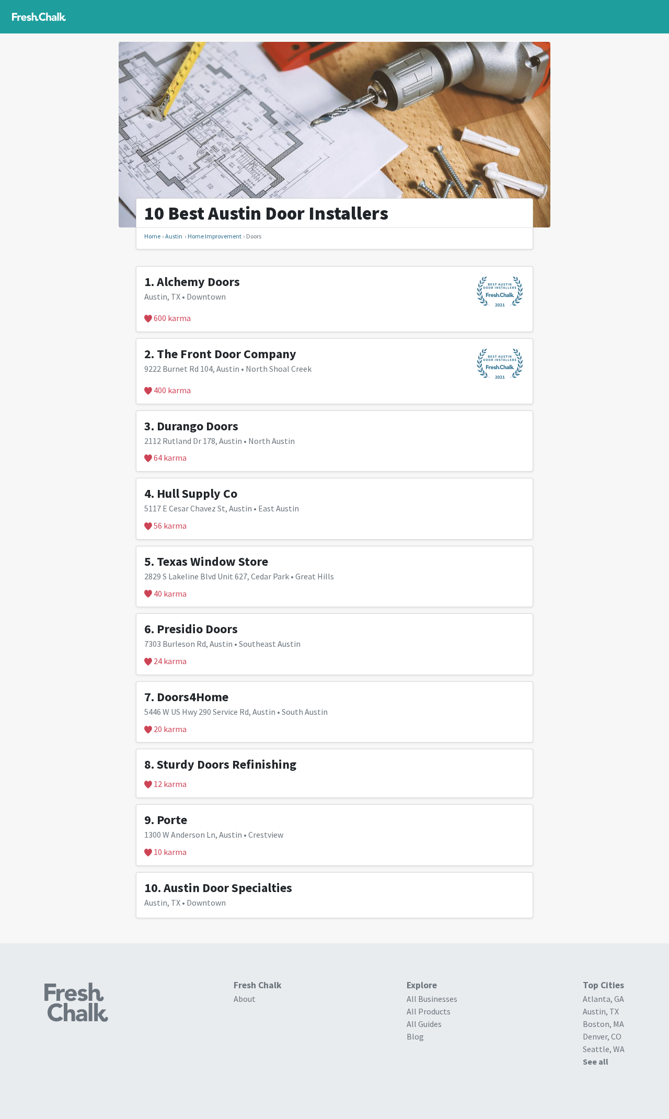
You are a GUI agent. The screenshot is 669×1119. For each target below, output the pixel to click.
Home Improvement (214, 236)
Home (152, 236)
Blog (415, 1036)
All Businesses (432, 999)
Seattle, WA (604, 1049)
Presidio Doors (197, 629)
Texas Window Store (212, 561)
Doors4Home (192, 697)
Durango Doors (197, 426)
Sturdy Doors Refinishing (226, 764)
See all (595, 1061)
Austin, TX (601, 1011)
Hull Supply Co (197, 493)
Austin (173, 236)
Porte (172, 820)
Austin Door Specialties (228, 888)
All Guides (424, 1024)
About (245, 999)
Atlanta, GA (603, 999)
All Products (429, 1011)
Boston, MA (603, 1024)
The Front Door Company (226, 354)
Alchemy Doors (198, 281)
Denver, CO (602, 1036)
